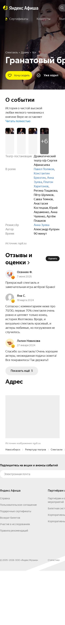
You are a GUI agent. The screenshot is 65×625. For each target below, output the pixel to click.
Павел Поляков (44, 169)
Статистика (53, 614)
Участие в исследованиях (15, 578)
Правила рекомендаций (14, 584)
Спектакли (56, 504)
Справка (5, 552)
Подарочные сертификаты (15, 565)
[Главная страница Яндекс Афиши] (5, 8)
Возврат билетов (10, 572)
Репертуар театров (35, 504)
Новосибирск (12, 504)
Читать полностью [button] (17, 121)
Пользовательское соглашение (18, 559)
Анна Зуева (41, 225)
